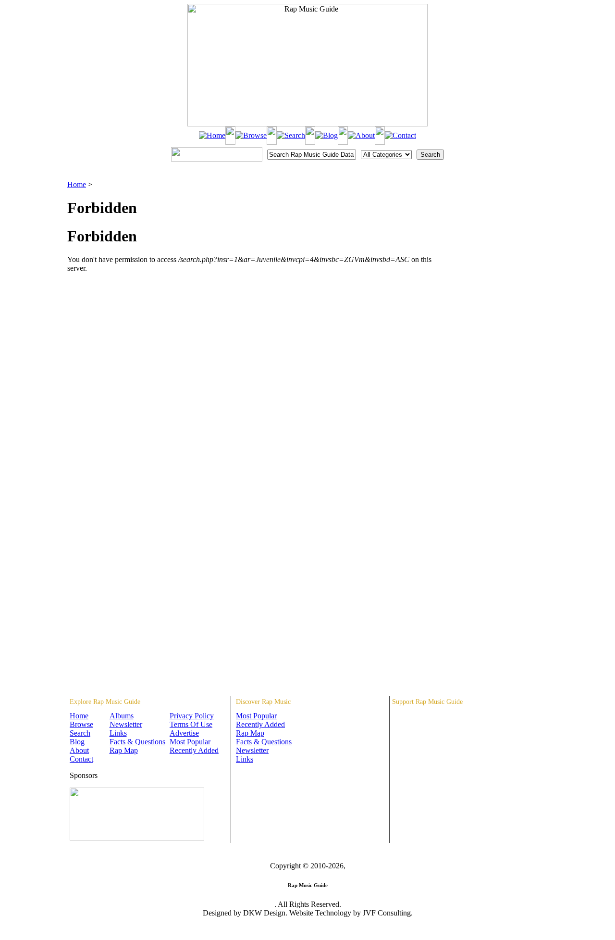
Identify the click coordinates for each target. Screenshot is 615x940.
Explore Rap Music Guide (105, 701)
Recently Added (194, 750)
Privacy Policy (192, 716)
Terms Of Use (191, 724)
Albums (122, 716)
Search (80, 733)
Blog (77, 742)
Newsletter (126, 724)
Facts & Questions (137, 742)
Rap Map (124, 750)
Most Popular (190, 742)
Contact (81, 759)
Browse (81, 724)
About (79, 750)
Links (118, 733)
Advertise (184, 733)
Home (76, 184)
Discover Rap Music (263, 701)
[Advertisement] (498, 228)
